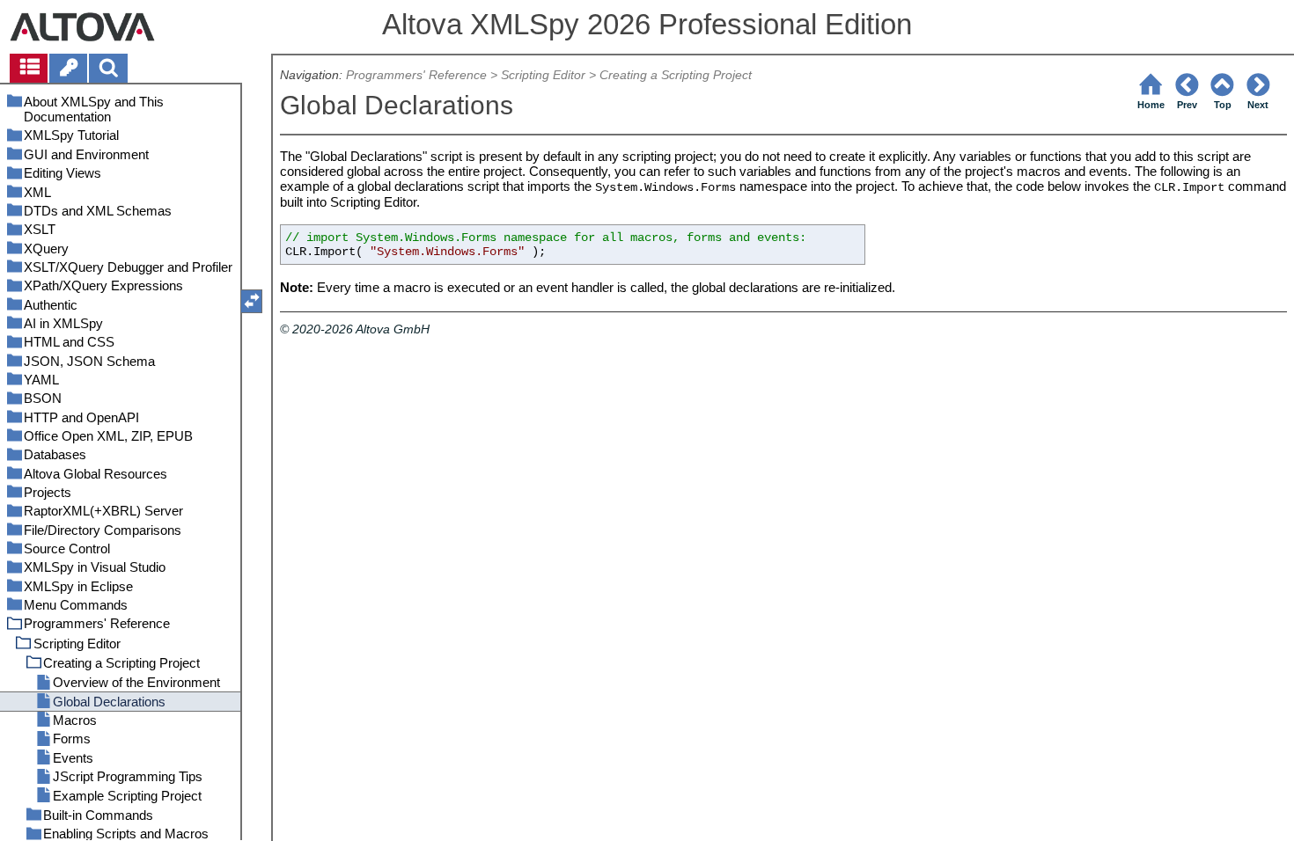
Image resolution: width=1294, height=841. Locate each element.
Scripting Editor (543, 75)
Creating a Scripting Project (675, 75)
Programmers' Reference (416, 75)
